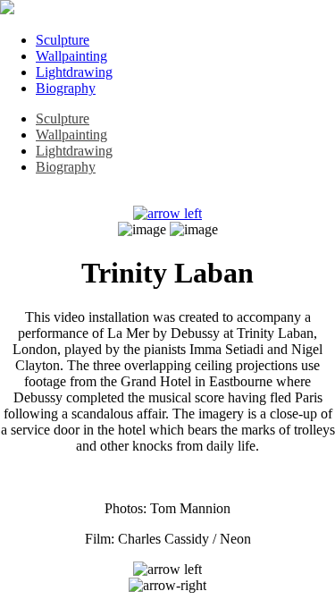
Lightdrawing (74, 72)
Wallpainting (71, 55)
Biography (66, 88)
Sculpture (62, 39)
